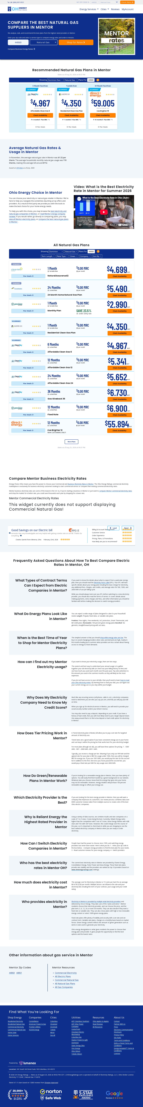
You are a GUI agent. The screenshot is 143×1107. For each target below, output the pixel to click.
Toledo (52, 1030)
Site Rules (117, 1037)
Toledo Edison (77, 1054)
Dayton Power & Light (80, 1040)
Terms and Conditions (122, 1040)
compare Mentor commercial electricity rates (115, 491)
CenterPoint (76, 1029)
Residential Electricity (15, 1021)
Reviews (115, 9)
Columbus (54, 1021)
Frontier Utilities (34, 1027)
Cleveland (53, 1024)
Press (116, 1027)
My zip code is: (83, 2)
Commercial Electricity (66, 972)
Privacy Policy (119, 1035)
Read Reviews (98, 1024)
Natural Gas (70, 80)
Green (72, 256)
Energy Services (88, 9)
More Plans (71, 442)
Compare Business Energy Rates (22, 49)
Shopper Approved (51, 1083)
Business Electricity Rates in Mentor (81, 484)
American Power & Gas (37, 1024)
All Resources (97, 1027)
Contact (117, 1021)
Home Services (13, 1035)
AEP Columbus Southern (80, 1021)
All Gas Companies (64, 987)
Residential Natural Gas (16, 1024)
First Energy (76, 1048)
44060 (12, 972)
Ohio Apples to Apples (101, 1021)
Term (47, 256)
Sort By (96, 256)
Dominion (75, 1043)
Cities (104, 9)
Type (61, 256)
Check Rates (126, 2)
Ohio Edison (76, 1051)
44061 (19, 972)
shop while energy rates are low (111, 638)
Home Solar (12, 1032)
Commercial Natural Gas (67, 980)
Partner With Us (119, 1024)
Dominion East (54, 80)
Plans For (82, 80)
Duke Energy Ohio (78, 1045)
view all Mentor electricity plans (22, 219)
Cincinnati (53, 1027)
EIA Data (19, 168)
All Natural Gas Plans (65, 983)
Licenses (117, 1053)
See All (52, 1035)
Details (41, 127)
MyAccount (128, 9)
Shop (75, 42)
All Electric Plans (63, 976)
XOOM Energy (34, 1030)
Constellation (34, 1021)
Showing (43, 80)
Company (84, 256)
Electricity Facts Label (101, 582)
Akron (52, 1032)
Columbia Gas (77, 1037)
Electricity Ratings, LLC (109, 1075)
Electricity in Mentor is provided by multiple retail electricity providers (96, 901)
